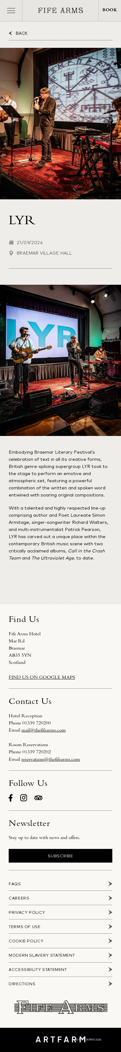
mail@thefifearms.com (43, 730)
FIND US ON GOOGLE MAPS (42, 677)
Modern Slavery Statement (42, 955)
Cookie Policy (26, 941)
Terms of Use (25, 927)
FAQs (15, 884)
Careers (19, 898)
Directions (22, 984)
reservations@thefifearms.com (50, 759)
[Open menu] (11, 10)
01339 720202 (36, 752)
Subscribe (60, 855)
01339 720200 (36, 723)
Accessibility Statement (38, 970)
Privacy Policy (27, 912)
